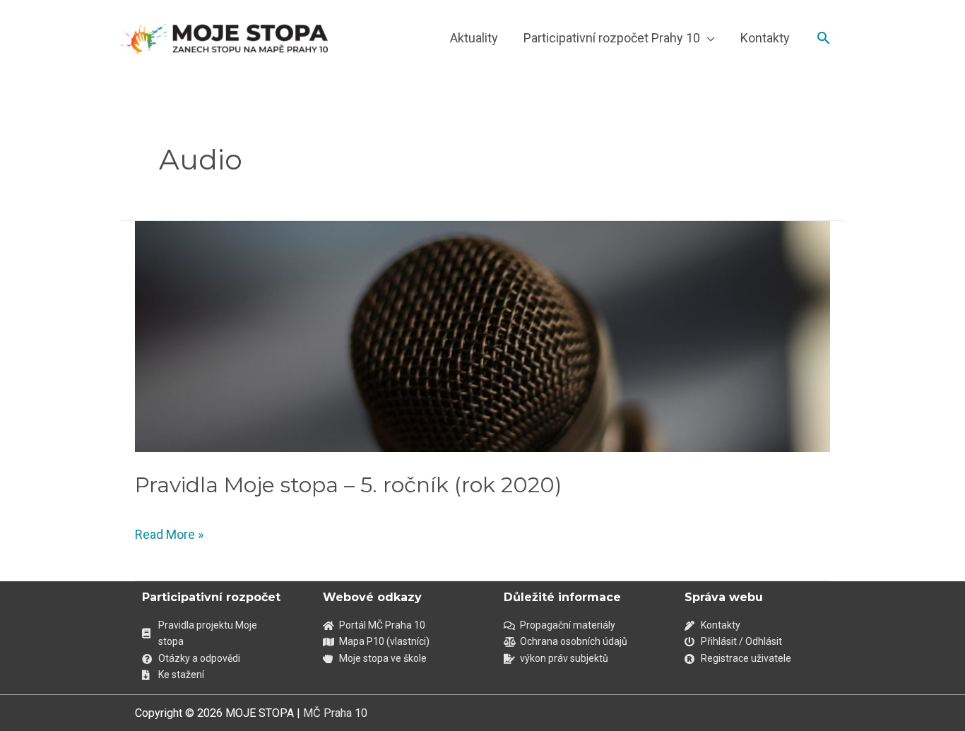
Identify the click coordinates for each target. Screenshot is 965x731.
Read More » (169, 533)
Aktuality (474, 37)
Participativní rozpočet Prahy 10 (611, 37)
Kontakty (765, 37)
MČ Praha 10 (335, 713)
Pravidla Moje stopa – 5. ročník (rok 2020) (348, 485)
